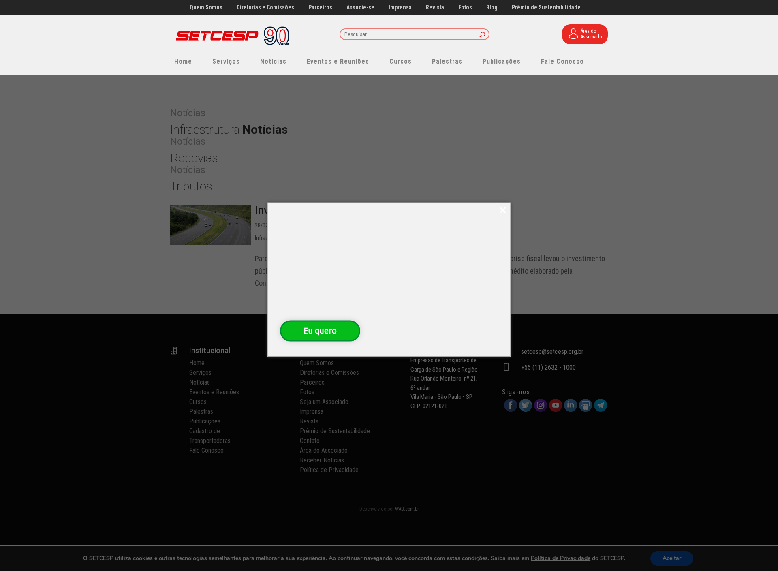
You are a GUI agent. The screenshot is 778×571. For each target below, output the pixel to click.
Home (183, 61)
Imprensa (400, 7)
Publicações (502, 61)
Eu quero (320, 330)
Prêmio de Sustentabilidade (546, 7)
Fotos (465, 7)
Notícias (273, 61)
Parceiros (320, 7)
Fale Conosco (562, 61)
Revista (435, 7)
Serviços (226, 61)
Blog (492, 7)
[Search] (482, 35)
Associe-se (360, 7)
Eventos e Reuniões (338, 61)
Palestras (447, 61)
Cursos (400, 61)
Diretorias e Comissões (265, 7)
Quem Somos (206, 7)
